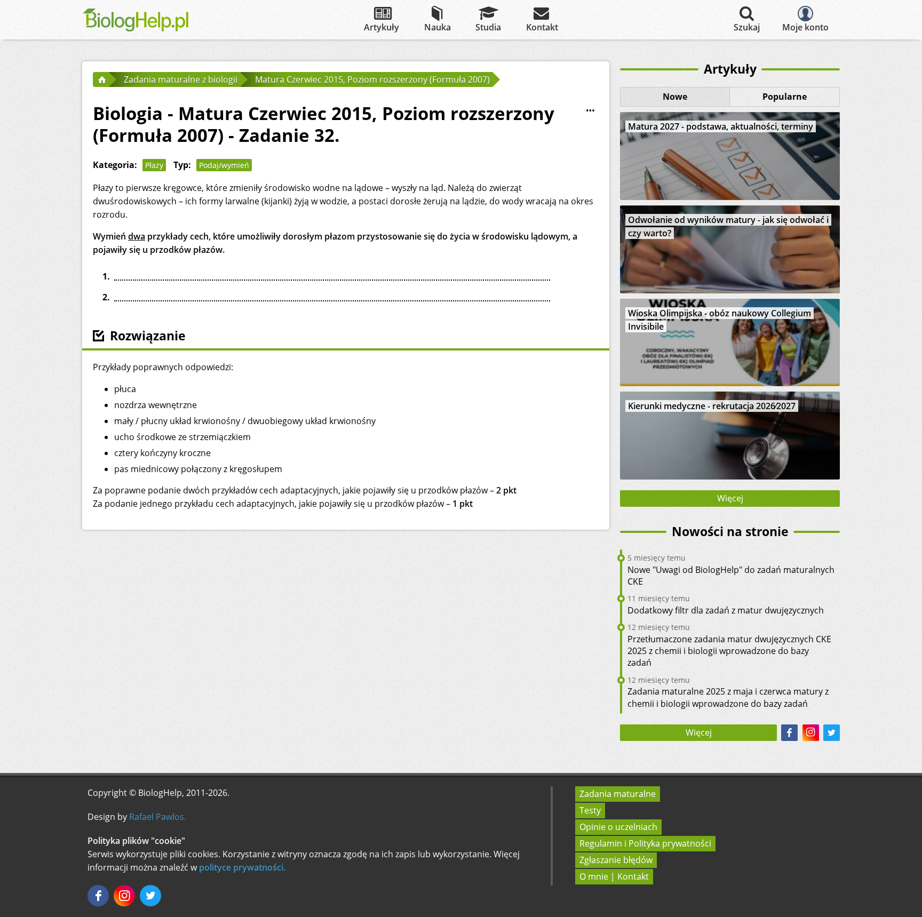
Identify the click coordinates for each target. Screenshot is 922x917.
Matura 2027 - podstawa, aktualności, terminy (720, 126)
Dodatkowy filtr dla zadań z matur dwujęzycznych (725, 610)
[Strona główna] (101, 79)
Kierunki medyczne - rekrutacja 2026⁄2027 (712, 406)
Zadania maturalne (617, 794)
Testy (590, 810)
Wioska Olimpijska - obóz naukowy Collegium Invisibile (719, 319)
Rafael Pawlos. (157, 817)
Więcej (730, 498)
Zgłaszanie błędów (616, 860)
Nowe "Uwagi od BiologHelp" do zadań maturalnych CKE (730, 575)
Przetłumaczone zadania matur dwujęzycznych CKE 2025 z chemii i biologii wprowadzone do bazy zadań (729, 651)
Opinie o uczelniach (618, 827)
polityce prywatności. (242, 867)
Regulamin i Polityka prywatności (645, 843)
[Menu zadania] (590, 110)
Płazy (154, 165)
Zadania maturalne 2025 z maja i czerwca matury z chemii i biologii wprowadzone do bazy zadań (728, 697)
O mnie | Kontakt (614, 876)
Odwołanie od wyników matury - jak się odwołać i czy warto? (728, 226)
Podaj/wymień (224, 165)
